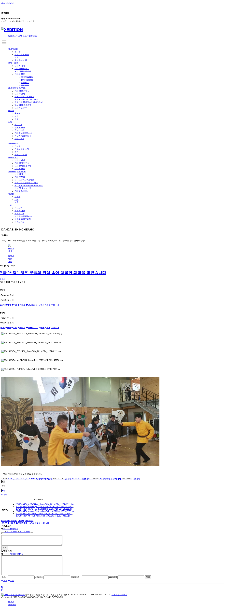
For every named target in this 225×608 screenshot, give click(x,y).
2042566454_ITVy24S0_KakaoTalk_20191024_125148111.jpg (44, 509)
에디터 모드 (23, 531)
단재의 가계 (19, 66)
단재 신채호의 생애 (22, 71)
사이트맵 (18, 36)
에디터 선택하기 (10, 529)
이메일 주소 (76, 577)
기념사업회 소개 (21, 54)
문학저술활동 (27, 80)
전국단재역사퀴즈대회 (24, 96)
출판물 (17, 113)
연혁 (16, 57)
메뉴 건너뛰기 (7, 3)
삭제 (57, 305)
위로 (12, 580)
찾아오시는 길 (20, 60)
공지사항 (18, 124)
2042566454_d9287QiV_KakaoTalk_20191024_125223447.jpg (44, 506)
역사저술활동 (27, 77)
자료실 (11, 110)
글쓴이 (4, 577)
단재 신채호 (13, 63)
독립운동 (25, 85)
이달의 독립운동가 (22, 136)
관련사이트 (19, 138)
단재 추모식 (19, 94)
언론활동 (25, 82)
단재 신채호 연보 (21, 68)
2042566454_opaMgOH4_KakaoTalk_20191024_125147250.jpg (45, 511)
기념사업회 (13, 49)
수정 (53, 305)
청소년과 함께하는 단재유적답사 (28, 102)
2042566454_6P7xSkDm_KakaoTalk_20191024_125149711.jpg (45, 504)
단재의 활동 (19, 74)
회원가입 (33, 36)
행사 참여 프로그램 (22, 105)
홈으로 (11, 36)
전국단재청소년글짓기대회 (26, 99)
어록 (16, 119)
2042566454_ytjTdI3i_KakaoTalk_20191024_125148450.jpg (43, 516)
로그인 (26, 36)
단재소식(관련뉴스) (23, 133)
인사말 (17, 52)
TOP (2, 587)
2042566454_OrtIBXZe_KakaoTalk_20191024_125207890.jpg (44, 513)
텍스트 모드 (10, 531)
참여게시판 (19, 130)
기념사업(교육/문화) (17, 88)
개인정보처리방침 (119, 594)
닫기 (22, 554)
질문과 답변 (19, 127)
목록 (5, 580)
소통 (10, 122)
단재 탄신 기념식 (21, 91)
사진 (16, 116)
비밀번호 (39, 577)
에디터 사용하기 (10, 554)
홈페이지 (113, 577)
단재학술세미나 (21, 108)
